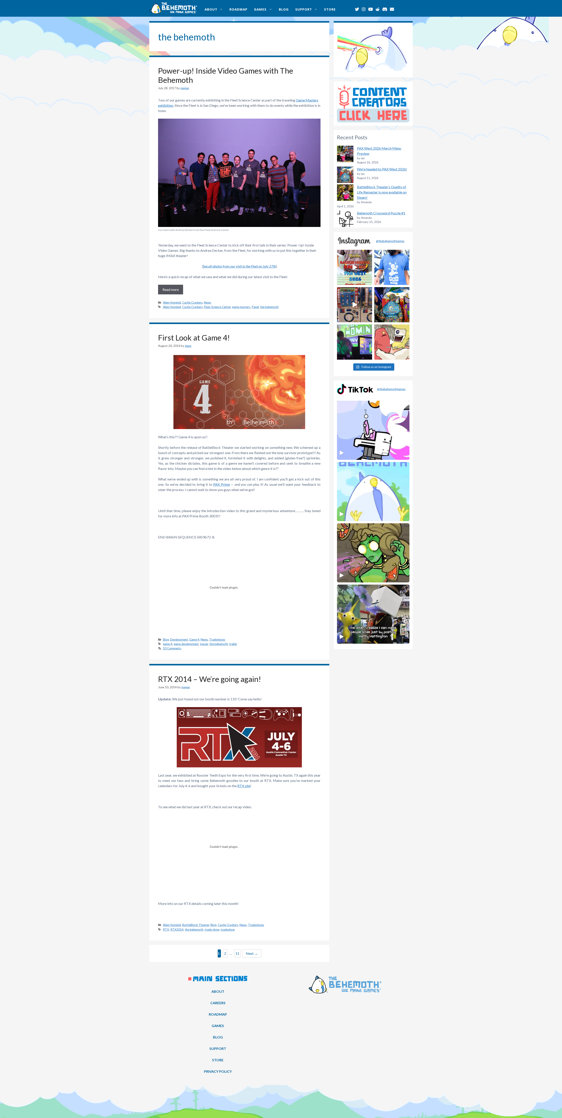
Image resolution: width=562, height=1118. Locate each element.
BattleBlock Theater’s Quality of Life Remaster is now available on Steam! (382, 192)
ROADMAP (238, 9)
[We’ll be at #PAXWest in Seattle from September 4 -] (391, 304)
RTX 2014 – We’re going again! (209, 678)
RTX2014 (177, 929)
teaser (204, 644)
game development (186, 644)
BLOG (284, 9)
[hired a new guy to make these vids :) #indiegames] (391, 342)
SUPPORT (303, 9)
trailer (233, 644)
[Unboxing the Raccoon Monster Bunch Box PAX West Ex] (354, 267)
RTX (166, 929)
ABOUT (211, 9)
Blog (166, 639)
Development (179, 639)
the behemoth (269, 307)
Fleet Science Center (217, 307)
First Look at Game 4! (194, 337)
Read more (170, 289)
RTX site (243, 786)
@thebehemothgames (390, 241)
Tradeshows (217, 639)
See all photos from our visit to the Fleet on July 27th (239, 266)
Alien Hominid (172, 302)
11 (238, 953)
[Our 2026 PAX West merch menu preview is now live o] (391, 267)
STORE (330, 9)
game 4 (167, 644)
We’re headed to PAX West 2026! (382, 169)
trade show (212, 929)
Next (252, 953)
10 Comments (172, 648)
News (207, 302)
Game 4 (194, 639)
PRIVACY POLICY (218, 1071)
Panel (255, 307)
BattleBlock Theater (195, 925)
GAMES (260, 9)
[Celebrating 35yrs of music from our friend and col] (354, 342)
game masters (241, 307)
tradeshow (228, 929)
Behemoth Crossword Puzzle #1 (381, 213)
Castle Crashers (192, 302)
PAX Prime (221, 484)
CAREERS (217, 1003)
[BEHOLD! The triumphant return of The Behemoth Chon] (354, 304)
